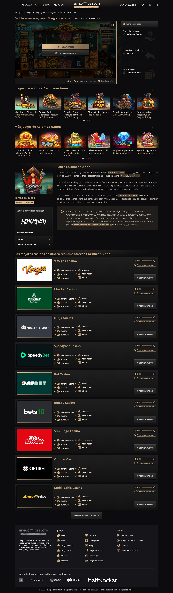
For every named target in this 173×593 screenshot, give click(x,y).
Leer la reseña (107, 81)
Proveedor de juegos (131, 31)
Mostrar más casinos (86, 515)
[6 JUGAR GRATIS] (26, 139)
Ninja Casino (63, 318)
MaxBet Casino (65, 289)
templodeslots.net (126, 590)
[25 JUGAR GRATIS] (75, 101)
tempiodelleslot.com (108, 590)
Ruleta (46, 5)
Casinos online (128, 5)
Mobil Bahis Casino (68, 488)
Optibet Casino (65, 459)
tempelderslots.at (54, 590)
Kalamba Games (116, 172)
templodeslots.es (90, 590)
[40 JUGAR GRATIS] (99, 101)
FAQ (142, 5)
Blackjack (59, 5)
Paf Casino (62, 374)
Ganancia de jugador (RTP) (134, 50)
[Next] (155, 89)
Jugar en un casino (128, 195)
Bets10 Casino (64, 403)
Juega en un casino (134, 24)
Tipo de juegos (129, 69)
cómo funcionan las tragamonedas (91, 224)
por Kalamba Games (90, 18)
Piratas (124, 175)
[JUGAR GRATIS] (26, 101)
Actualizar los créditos (86, 81)
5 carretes (135, 175)
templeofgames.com (72, 590)
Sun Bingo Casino (67, 431)
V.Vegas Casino (65, 261)
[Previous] (152, 89)
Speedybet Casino (67, 346)
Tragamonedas (30, 5)
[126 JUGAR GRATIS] (148, 101)
